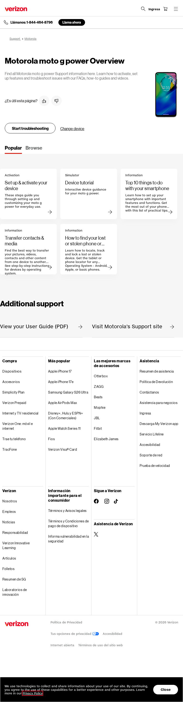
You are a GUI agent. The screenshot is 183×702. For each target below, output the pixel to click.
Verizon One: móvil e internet (17, 426)
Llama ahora (71, 22)
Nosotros (9, 501)
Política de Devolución (156, 382)
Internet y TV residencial (20, 413)
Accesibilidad (150, 445)
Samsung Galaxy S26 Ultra (68, 392)
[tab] (13, 149)
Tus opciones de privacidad (71, 634)
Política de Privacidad (66, 622)
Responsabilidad (15, 532)
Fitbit (98, 428)
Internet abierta (62, 645)
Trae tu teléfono (14, 439)
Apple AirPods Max (62, 403)
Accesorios (11, 382)
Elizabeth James (106, 439)
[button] (44, 101)
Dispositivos (11, 371)
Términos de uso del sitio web (100, 645)
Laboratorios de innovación (14, 592)
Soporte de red (151, 455)
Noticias (8, 522)
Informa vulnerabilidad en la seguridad (68, 538)
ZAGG (98, 386)
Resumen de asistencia (157, 371)
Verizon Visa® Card (62, 449)
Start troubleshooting (30, 128)
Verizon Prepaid (14, 403)
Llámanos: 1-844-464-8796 (31, 22)
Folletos (8, 569)
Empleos (9, 512)
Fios (51, 439)
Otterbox (101, 376)
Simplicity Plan (13, 392)
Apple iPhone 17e (60, 382)
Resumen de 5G (14, 579)
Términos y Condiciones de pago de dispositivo (68, 523)
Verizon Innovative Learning (16, 545)
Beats (98, 397)
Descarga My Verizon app (159, 424)
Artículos (9, 558)
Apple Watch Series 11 (64, 428)
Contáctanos (149, 392)
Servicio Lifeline (152, 434)
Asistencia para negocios (159, 403)
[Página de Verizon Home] (16, 8)
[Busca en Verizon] (143, 9)
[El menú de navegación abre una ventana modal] (176, 9)
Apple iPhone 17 (60, 371)
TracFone (9, 449)
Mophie (99, 407)
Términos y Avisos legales (67, 511)
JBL (97, 418)
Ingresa (145, 413)
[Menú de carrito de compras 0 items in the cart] (165, 9)
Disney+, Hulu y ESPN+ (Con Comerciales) (65, 415)
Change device (72, 128)
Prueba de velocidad (155, 466)
